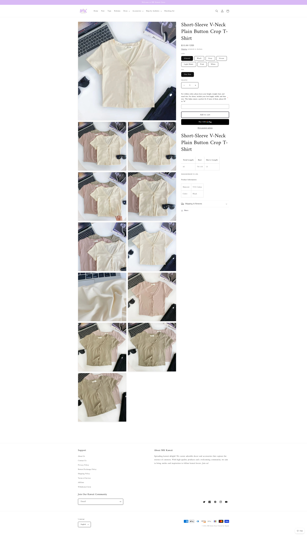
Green (221, 58)
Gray (210, 58)
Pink (202, 64)
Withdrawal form (84, 486)
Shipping (184, 49)
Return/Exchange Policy (87, 469)
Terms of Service (84, 478)
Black (199, 58)
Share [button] (186, 210)
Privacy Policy (83, 465)
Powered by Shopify (223, 526)
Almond (187, 58)
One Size (187, 74)
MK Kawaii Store (212, 526)
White (213, 64)
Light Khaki (188, 64)
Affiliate (81, 482)
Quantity (184, 80)
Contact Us (82, 460)
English (83, 524)
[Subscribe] (120, 502)
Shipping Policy (84, 473)
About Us (81, 456)
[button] (126, 11)
